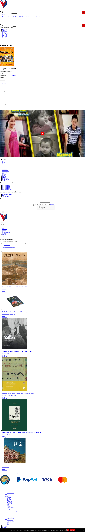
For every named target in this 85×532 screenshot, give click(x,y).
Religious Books (5, 35)
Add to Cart (4, 292)
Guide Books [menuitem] (9, 502)
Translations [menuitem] (9, 508)
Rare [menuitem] (8, 512)
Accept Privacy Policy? (36, 204)
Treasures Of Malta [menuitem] (10, 493)
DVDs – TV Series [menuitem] (10, 521)
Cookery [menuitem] (8, 498)
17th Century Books (6, 186)
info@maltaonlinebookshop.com (9, 247)
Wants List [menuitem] (4, 527)
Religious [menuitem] (8, 506)
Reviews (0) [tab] (4, 85)
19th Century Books (6, 188)
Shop (3, 228)
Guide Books (4, 34)
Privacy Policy (52, 204)
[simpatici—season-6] (7, 65)
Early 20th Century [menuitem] (10, 518)
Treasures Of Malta (5, 196)
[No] (83, 530)
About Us (4, 230)
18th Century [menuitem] (9, 515)
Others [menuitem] (6, 519)
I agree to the (50, 204)
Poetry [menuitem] (8, 505)
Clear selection (13, 75)
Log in (1, 14)
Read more (72, 530)
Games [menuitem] (8, 522)
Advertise (4, 233)
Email (38, 202)
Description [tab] (4, 83)
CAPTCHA (35, 205)
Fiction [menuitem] (6, 494)
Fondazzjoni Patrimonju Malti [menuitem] (12, 490)
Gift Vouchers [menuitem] (4, 526)
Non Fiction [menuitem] (7, 496)
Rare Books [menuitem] (7, 510)
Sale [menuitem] (7, 523)
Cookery (3, 30)
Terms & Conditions (6, 232)
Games (3, 161)
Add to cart (2, 80)
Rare (3, 195)
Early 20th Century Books (7, 189)
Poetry (3, 40)
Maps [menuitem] (8, 504)
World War (4, 43)
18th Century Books (6, 187)
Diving (3, 32)
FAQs (3, 231)
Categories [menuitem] (4, 488)
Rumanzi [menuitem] (8, 495)
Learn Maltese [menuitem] (9, 503)
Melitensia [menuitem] (6, 489)
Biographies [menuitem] (9, 497)
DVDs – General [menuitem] (10, 520)
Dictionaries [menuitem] (9, 499)
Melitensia (4, 39)
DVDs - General (5, 178)
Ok (67, 530)
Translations (4, 162)
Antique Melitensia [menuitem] (8, 514)
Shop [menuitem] (3, 525)
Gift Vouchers (4, 229)
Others (3, 180)
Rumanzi (4, 176)
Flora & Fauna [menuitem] (9, 501)
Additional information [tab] (6, 84)
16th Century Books (6, 185)
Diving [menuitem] (8, 500)
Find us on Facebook (4, 18)
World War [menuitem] (9, 509)
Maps (3, 38)
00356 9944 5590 (7, 245)
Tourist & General (5, 36)
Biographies (4, 29)
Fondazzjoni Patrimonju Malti (7, 194)
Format (1, 75)
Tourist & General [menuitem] (10, 507)
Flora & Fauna (5, 33)
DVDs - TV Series (11, 81)
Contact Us (4, 234)
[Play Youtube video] (42, 133)
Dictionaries (4, 31)
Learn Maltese (5, 37)
